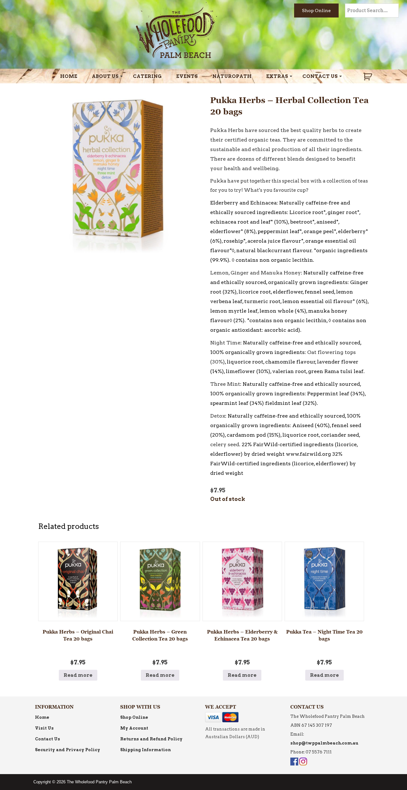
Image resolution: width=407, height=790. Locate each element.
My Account (134, 728)
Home (68, 76)
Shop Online (316, 10)
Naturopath (232, 76)
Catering (147, 76)
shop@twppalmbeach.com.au (324, 743)
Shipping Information (145, 749)
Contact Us (320, 76)
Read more (78, 675)
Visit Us (44, 728)
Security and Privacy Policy (67, 749)
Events (187, 76)
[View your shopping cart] (368, 76)
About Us (105, 76)
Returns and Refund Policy (151, 739)
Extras (277, 76)
